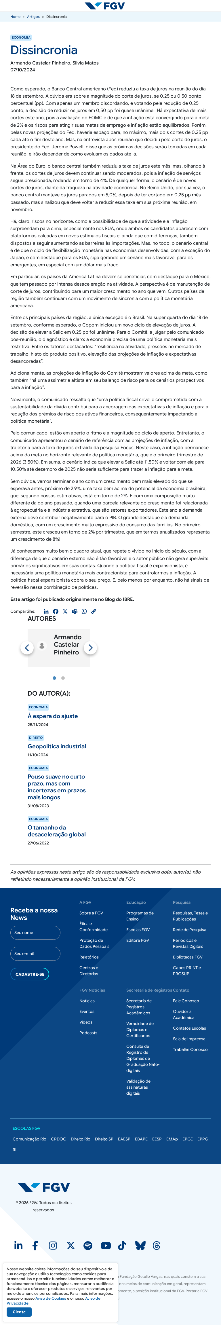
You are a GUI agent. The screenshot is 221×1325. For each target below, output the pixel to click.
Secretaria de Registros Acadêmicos (139, 1006)
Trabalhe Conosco (190, 1049)
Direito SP (104, 1139)
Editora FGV (137, 940)
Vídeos (85, 1022)
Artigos (33, 16)
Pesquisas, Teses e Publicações (190, 916)
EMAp (172, 1139)
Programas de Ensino (140, 916)
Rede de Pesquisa (189, 929)
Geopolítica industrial (57, 746)
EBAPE (141, 1139)
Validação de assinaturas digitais (138, 1087)
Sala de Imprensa (189, 1038)
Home (15, 16)
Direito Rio (80, 1139)
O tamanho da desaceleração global (57, 831)
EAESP (124, 1139)
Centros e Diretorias (88, 970)
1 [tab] (54, 678)
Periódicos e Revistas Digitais (188, 943)
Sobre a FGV (91, 913)
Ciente (19, 1311)
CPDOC (58, 1139)
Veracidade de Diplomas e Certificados (140, 1029)
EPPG (202, 1139)
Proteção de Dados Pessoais (94, 943)
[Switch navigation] (137, 6)
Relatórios (89, 957)
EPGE (187, 1139)
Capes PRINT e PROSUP (187, 970)
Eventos (86, 1011)
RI (14, 1149)
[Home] (107, 5)
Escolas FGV (138, 929)
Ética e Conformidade (93, 926)
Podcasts (88, 1032)
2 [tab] (63, 678)
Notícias (87, 1000)
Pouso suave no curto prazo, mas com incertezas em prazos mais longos (57, 787)
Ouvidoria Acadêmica (184, 1014)
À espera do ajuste (53, 716)
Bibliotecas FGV (188, 957)
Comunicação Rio (29, 1139)
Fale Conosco (186, 1000)
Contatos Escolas (189, 1028)
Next (90, 647)
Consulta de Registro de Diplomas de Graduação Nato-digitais (142, 1058)
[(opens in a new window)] (19, 1247)
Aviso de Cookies (50, 1298)
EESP (157, 1139)
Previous (27, 647)
